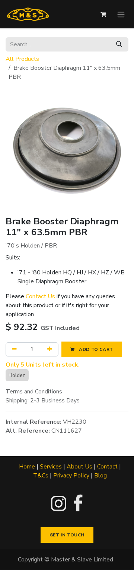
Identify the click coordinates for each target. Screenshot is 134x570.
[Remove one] (14, 349)
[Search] (119, 44)
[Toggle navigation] (121, 14)
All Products (22, 59)
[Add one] (49, 349)
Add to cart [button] (95, 349)
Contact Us (40, 296)
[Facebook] (77, 503)
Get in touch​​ (67, 535)
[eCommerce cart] (103, 14)
